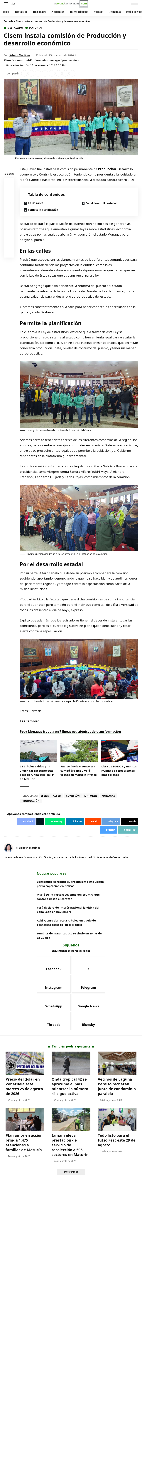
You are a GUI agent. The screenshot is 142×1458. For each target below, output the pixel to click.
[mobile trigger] (7, 4)
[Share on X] (31, 73)
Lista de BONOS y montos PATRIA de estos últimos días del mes (119, 770)
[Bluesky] (88, 1021)
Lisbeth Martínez (19, 55)
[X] (88, 965)
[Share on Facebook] (24, 73)
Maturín (35, 28)
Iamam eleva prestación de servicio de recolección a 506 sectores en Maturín (70, 1145)
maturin (41, 60)
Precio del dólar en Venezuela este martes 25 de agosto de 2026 (24, 1086)
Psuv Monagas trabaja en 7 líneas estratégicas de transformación (70, 731)
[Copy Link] (72, 73)
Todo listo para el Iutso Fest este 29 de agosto (117, 1140)
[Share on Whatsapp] (38, 73)
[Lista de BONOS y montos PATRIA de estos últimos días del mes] (119, 751)
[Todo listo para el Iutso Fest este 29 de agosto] (117, 1119)
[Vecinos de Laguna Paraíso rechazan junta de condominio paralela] (117, 1063)
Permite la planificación (43, 209)
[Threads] (54, 1021)
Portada (8, 21)
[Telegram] (88, 984)
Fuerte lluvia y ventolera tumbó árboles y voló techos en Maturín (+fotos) (78, 770)
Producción (107, 169)
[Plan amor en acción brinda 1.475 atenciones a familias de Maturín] (25, 1119)
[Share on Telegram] (58, 73)
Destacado (15, 28)
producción (69, 60)
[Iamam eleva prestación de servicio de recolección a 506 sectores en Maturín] (71, 1119)
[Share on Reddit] (52, 73)
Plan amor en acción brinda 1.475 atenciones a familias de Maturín (24, 1142)
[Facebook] (54, 965)
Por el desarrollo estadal (100, 203)
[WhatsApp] (54, 1002)
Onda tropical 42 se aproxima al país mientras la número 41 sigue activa (70, 1086)
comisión (28, 60)
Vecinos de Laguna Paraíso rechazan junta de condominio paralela (117, 1086)
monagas (54, 60)
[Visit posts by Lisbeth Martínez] (8, 847)
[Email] (9, 253)
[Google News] (88, 1002)
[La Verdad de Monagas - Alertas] (70, 4)
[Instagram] (54, 984)
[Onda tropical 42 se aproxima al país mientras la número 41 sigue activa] (71, 1063)
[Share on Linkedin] (45, 73)
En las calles (35, 203)
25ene (7, 60)
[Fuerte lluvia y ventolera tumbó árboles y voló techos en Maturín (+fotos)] (78, 751)
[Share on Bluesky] (9, 244)
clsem (17, 60)
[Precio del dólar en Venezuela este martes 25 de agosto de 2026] (25, 1063)
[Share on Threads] (65, 73)
